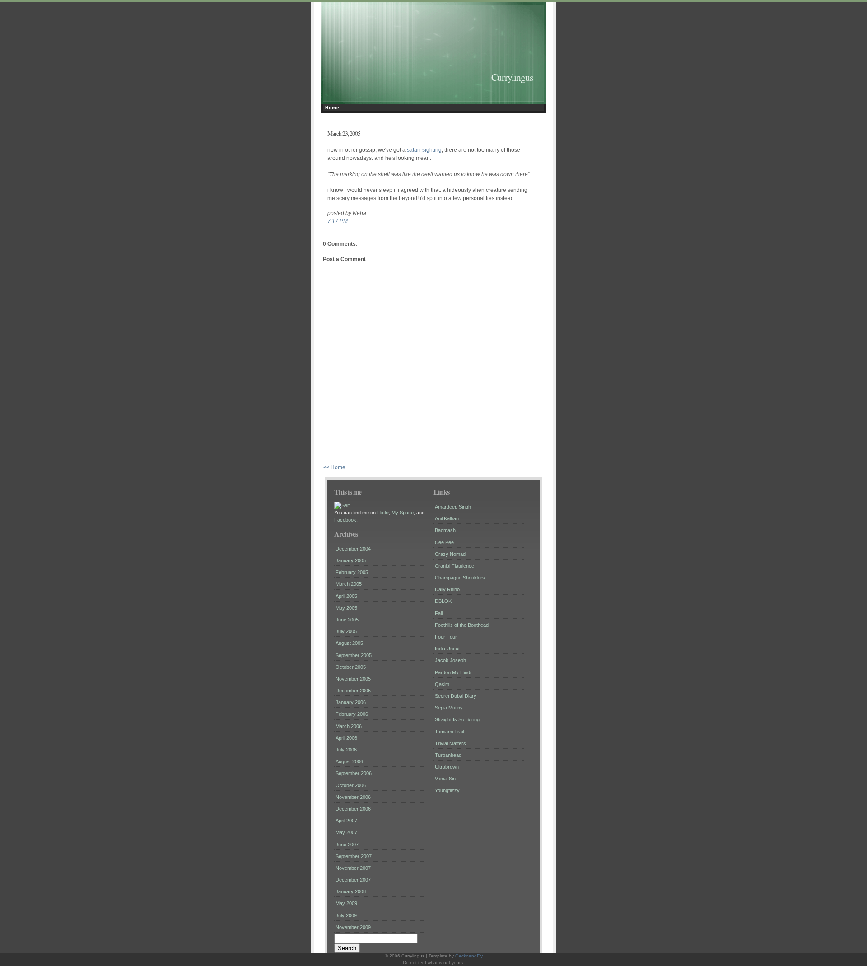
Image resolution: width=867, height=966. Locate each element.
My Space (403, 512)
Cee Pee (444, 542)
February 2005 (352, 572)
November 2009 (353, 927)
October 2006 (351, 785)
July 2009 (346, 915)
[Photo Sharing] (342, 505)
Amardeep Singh (453, 506)
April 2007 (346, 820)
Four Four (446, 636)
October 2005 (351, 667)
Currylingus (512, 77)
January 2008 (351, 891)
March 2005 (349, 584)
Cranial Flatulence (454, 566)
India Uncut (447, 648)
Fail (439, 613)
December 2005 (353, 690)
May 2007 (346, 832)
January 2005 (351, 560)
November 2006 (353, 797)
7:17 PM (337, 221)
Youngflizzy (447, 790)
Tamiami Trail (449, 731)
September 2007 (354, 856)
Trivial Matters (450, 743)
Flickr (383, 512)
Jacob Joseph (450, 660)
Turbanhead (448, 755)
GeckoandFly (469, 955)
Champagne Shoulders (460, 577)
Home (332, 107)
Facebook (345, 520)
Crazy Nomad (450, 554)
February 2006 (352, 714)
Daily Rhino (447, 589)
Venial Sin (445, 778)
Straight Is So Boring (457, 719)
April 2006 (346, 738)
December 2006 (353, 809)
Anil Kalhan (447, 518)
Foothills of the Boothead (462, 625)
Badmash (445, 530)
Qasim (442, 684)
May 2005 (346, 608)
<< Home (334, 467)
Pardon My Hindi (453, 672)
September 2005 (354, 655)
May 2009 (346, 903)
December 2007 (353, 879)
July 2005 (346, 631)
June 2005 (347, 619)
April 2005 (346, 596)
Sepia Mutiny (449, 707)
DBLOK (443, 601)
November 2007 (353, 868)
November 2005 (353, 678)
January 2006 (351, 702)
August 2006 (349, 761)
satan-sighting (424, 150)
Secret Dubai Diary (455, 696)
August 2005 (349, 643)
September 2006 (354, 773)
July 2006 (346, 749)
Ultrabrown (447, 767)
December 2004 (353, 548)
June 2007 (347, 844)
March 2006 (349, 726)
